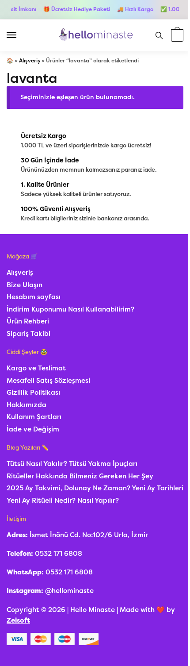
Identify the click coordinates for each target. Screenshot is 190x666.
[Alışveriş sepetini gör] (176, 36)
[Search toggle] (159, 35)
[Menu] (20, 35)
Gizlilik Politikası (33, 393)
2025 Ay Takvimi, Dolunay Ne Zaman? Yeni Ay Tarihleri (95, 488)
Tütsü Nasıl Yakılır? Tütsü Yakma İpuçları (72, 464)
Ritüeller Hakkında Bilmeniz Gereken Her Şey (80, 476)
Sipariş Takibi (28, 334)
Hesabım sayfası (34, 297)
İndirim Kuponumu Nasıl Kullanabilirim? (70, 309)
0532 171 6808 (58, 554)
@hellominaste (69, 591)
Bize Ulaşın (24, 285)
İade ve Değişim (33, 429)
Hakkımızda (26, 405)
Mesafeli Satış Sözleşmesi (48, 381)
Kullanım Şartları (34, 417)
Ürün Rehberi (28, 321)
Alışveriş (29, 61)
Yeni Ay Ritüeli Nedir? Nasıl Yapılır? (63, 500)
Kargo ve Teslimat (36, 368)
